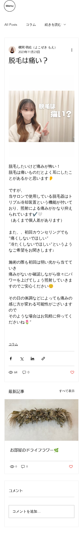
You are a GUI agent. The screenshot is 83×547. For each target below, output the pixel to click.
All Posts (10, 24)
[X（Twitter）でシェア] (21, 358)
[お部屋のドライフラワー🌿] (41, 420)
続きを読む (53, 24)
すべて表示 (67, 391)
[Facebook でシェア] (11, 358)
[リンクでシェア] (43, 358)
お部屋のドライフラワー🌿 (34, 450)
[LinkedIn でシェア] (32, 358)
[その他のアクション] (71, 49)
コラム (31, 24)
